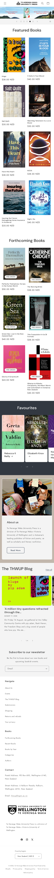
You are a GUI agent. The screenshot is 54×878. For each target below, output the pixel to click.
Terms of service (43, 869)
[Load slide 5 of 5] (33, 21)
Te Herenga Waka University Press (26, 866)
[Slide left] (21, 466)
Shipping (8, 710)
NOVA (29, 171)
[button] (5, 3)
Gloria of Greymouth (10, 377)
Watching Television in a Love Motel (39, 122)
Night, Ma (31, 219)
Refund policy (28, 873)
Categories (9, 755)
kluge (4, 76)
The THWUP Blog (12, 699)
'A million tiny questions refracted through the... (26, 610)
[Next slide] (37, 21)
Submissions (10, 705)
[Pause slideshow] (51, 21)
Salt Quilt (5, 121)
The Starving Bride (34, 287)
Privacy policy (17, 869)
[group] (27, 13)
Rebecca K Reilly (10, 455)
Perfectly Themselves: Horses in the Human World (13, 285)
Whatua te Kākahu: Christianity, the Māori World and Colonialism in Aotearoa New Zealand (38, 387)
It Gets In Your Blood (35, 76)
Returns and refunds (13, 716)
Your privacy (10, 722)
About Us (8, 688)
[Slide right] (32, 466)
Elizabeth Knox (36, 453)
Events (7, 693)
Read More (16, 550)
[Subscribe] (46, 669)
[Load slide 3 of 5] (27, 21)
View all (49, 569)
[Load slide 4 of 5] (30, 21)
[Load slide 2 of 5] (23, 21)
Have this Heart (8, 172)
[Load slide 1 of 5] (20, 21)
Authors (8, 760)
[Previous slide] (16, 21)
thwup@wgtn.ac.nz (19, 795)
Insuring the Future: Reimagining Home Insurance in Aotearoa (13, 220)
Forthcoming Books (13, 738)
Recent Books (10, 743)
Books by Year (11, 749)
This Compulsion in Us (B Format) (37, 336)
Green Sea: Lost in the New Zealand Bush (12, 335)
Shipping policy (30, 869)
